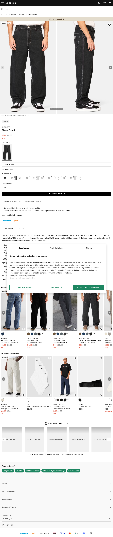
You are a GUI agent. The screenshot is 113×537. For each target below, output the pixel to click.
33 (56, 178)
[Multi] (28, 400)
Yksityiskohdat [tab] (56, 248)
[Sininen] (2, 334)
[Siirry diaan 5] (58, 108)
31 (42, 178)
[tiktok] (7, 524)
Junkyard (4, 14)
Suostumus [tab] (24, 248)
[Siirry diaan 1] (51, 108)
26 (5, 178)
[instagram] (3, 524)
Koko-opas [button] (9, 169)
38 (78, 178)
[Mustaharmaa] (65, 334)
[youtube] (12, 524)
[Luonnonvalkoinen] (106, 334)
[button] (12, 439)
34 (64, 178)
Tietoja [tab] (89, 248)
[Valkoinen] (109, 334)
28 (20, 178)
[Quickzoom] (23, 329)
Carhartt (6, 127)
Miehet (13, 14)
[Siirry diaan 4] (56, 108)
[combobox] (58, 9)
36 (71, 178)
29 (27, 178)
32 (49, 178)
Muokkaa (55, 287)
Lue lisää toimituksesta (12, 215)
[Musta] (7, 152)
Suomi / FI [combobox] (8, 519)
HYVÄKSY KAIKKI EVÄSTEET (88, 287)
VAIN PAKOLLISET (25, 287)
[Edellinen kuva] (2, 67)
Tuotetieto (8, 164)
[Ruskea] (28, 334)
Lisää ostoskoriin (56, 194)
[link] (99, 3)
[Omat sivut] (99, 3)
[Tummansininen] (32, 334)
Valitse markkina (7, 515)
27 (12, 178)
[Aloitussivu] (12, 3)
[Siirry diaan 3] (54, 108)
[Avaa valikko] (3, 3)
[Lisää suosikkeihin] (109, 24)
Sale (3, 138)
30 (34, 178)
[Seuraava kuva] (110, 67)
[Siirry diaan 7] (61, 108)
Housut (21, 14)
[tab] (12, 201)
